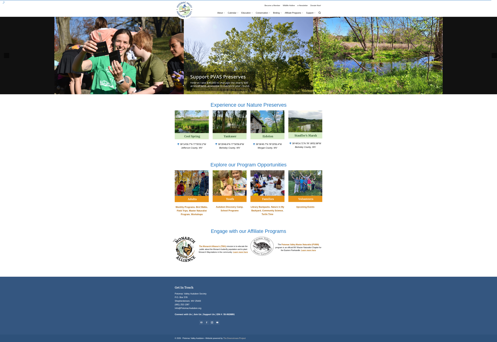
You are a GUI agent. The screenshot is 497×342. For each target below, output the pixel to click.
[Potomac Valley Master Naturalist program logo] (262, 247)
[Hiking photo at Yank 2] (192, 186)
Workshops (197, 214)
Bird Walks (201, 207)
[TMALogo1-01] (184, 249)
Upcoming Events (305, 207)
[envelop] (201, 322)
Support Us (209, 314)
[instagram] (212, 322)
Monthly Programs (185, 207)
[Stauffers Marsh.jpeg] (305, 124)
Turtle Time (267, 214)
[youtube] (217, 322)
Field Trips (182, 210)
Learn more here (240, 252)
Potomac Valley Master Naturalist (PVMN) (300, 244)
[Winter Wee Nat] (267, 186)
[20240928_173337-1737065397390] (305, 186)
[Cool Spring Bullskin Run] (192, 124)
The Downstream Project (234, 338)
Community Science (272, 210)
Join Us (197, 314)
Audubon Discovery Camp (229, 207)
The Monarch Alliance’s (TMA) (212, 246)
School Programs (230, 210)
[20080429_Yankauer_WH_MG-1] (230, 124)
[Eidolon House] (267, 124)
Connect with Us (183, 314)
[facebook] (206, 322)
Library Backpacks (260, 207)
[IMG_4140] (230, 186)
